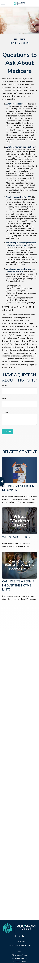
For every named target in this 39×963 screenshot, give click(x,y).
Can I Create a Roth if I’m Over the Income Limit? (18, 586)
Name (4, 385)
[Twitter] (19, 936)
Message (5, 412)
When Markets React (18, 537)
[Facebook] (15, 936)
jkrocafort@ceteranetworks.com (20, 945)
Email (4, 398)
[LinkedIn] (23, 936)
